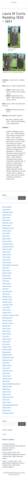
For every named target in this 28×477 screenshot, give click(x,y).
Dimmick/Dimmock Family (10, 265)
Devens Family (6, 262)
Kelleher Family (7, 296)
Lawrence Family (7, 304)
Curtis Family (6, 257)
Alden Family (6, 209)
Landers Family (7, 302)
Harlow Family (6, 286)
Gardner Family (7, 273)
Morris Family (6, 328)
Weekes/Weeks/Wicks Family (11, 384)
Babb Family (6, 217)
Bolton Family (6, 238)
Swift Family (6, 373)
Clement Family (7, 249)
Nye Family (5, 336)
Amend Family (6, 215)
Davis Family (6, 260)
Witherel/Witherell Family (10, 405)
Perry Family (6, 344)
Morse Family (6, 331)
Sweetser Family (7, 370)
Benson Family (6, 230)
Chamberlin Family (8, 246)
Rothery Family (7, 365)
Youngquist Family (8, 413)
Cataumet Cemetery (8, 444)
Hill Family (5, 289)
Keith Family (6, 294)
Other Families (6, 207)
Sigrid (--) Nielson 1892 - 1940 (12, 461)
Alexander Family (7, 212)
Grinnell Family (7, 278)
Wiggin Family (6, 392)
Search (4, 195)
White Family (6, 389)
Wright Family (6, 410)
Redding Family (7, 355)
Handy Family (6, 283)
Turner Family (6, 376)
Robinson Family (7, 360)
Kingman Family (7, 299)
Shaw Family (6, 368)
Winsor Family (6, 402)
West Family (6, 381)
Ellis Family (5, 267)
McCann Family (7, 320)
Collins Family (6, 254)
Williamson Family (7, 397)
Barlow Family (6, 225)
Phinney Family (7, 349)
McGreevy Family (7, 323)
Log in (4, 434)
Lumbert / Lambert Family (10, 315)
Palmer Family (6, 339)
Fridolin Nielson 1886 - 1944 (11, 452)
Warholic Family (7, 378)
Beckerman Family (8, 228)
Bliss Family (6, 236)
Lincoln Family (6, 312)
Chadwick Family (7, 244)
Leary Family (6, 307)
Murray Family (6, 333)
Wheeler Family (7, 386)
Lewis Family (6, 310)
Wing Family (6, 399)
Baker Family (6, 220)
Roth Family (6, 362)
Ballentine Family (7, 223)
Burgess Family (7, 241)
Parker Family (6, 341)
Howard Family (7, 291)
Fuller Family (6, 270)
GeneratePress (15, 474)
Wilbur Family (6, 394)
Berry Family (6, 233)
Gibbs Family (6, 275)
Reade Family (6, 352)
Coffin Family (6, 252)
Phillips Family (6, 347)
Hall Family (5, 281)
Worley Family (6, 407)
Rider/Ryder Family (8, 357)
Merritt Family (6, 326)
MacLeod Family (7, 318)
